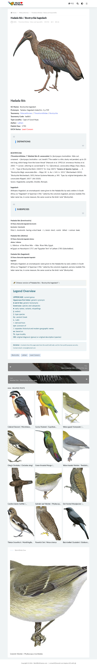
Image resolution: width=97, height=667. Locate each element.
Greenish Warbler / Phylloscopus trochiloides (26, 654)
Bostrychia (53, 113)
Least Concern (35, 355)
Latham (20, 123)
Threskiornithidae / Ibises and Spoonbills (44, 12)
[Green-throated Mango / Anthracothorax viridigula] (48, 446)
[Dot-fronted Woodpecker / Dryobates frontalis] (76, 485)
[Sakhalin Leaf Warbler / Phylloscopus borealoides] (48, 485)
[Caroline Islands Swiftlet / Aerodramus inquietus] (21, 485)
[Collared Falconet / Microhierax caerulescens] (21, 408)
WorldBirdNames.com (40, 663)
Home (14, 12)
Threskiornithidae (41, 113)
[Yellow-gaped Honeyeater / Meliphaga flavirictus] (76, 408)
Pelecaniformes (24, 12)
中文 (72, 3)
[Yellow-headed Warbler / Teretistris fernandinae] (76, 446)
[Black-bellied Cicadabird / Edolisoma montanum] (76, 523)
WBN (15, 22)
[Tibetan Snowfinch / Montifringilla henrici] (21, 523)
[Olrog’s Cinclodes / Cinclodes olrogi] (21, 446)
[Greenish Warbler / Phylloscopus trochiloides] (48, 603)
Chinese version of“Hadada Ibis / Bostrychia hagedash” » (38, 283)
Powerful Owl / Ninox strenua (45, 542)
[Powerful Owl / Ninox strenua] (48, 523)
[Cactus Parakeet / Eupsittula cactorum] (48, 408)
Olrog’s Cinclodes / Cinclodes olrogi (20, 465)
